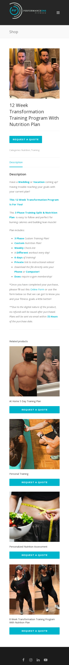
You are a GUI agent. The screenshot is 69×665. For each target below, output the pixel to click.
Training (35, 150)
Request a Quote (26, 139)
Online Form (37, 289)
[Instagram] (30, 659)
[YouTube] (45, 659)
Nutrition (25, 150)
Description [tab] (16, 162)
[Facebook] (23, 659)
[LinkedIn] (38, 659)
